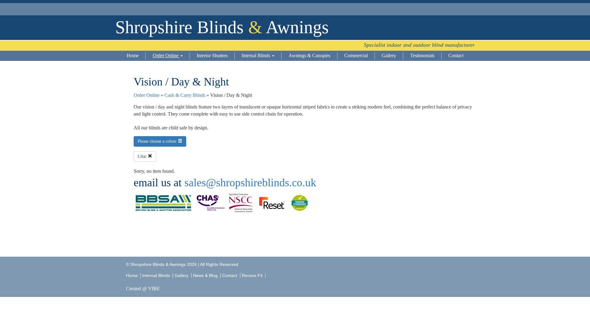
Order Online (166, 55)
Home (133, 55)
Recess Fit (253, 275)
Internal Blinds (256, 55)
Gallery (389, 55)
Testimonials (422, 55)
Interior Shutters (212, 55)
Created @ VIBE (143, 288)
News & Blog (205, 275)
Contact (455, 55)
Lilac (143, 156)
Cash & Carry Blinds (184, 95)
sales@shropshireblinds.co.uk (250, 182)
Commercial (356, 55)
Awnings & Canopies (309, 55)
